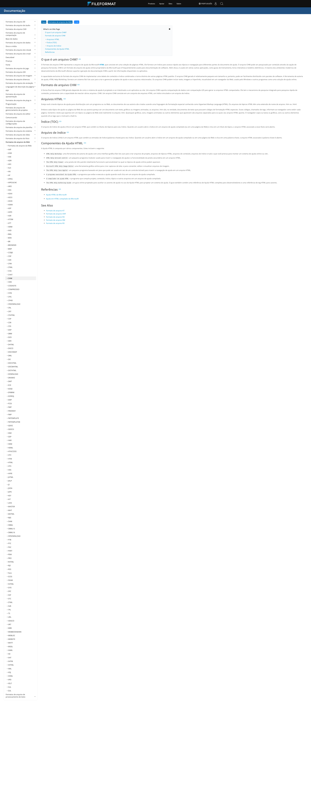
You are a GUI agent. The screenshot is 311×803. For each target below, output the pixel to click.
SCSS (10, 576)
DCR (10, 337)
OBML (10, 525)
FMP (10, 407)
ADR (10, 160)
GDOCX (11, 429)
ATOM (10, 219)
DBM (10, 333)
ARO (10, 186)
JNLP (10, 481)
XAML (10, 650)
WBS (10, 628)
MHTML (11, 514)
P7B (9, 540)
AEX (9, 164)
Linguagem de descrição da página (20, 87)
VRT (9, 624)
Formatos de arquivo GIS (16, 72)
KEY (9, 495)
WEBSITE (11, 639)
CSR (9, 322)
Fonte (8, 65)
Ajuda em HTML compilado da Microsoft (62, 198)
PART (10, 551)
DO (9, 359)
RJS (9, 565)
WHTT (10, 643)
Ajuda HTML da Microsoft (56, 194)
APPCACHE (12, 182)
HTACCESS (12, 451)
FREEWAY (12, 411)
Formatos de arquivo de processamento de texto (15, 695)
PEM (10, 554)
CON (10, 293)
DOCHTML (12, 363)
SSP (9, 595)
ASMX (10, 204)
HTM (10, 459)
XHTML (11, 665)
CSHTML (11, 315)
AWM (10, 227)
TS (9, 613)
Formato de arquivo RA (55, 217)
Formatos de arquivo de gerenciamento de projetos (17, 108)
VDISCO (11, 621)
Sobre (179, 4)
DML (10, 355)
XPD (9, 679)
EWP (10, 400)
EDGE (10, 389)
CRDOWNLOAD (14, 304)
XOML (10, 676)
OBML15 (11, 528)
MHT (10, 510)
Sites (170, 4)
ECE (9, 385)
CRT (9, 311)
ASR (9, 216)
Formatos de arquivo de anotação (19, 83)
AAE (9, 157)
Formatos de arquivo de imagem (19, 76)
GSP (9, 436)
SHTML (11, 584)
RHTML (11, 562)
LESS (10, 503)
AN (9, 171)
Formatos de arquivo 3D (15, 22)
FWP (10, 414)
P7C (9, 543)
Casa (44, 22)
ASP (9, 208)
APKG (10, 179)
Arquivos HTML (53, 39)
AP (9, 175)
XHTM (10, 661)
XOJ (9, 672)
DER (9, 341)
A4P (9, 149)
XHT (9, 657)
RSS (9, 569)
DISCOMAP (12, 352)
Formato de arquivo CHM (55, 35)
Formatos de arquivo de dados (18, 42)
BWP (10, 249)
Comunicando (11, 117)
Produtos (151, 4)
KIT (9, 499)
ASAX (10, 193)
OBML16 (11, 532)
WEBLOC (11, 635)
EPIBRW (11, 392)
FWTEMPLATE (13, 418)
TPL (9, 610)
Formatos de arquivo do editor (18, 114)
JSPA (10, 492)
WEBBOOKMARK (15, 632)
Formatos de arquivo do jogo (17, 68)
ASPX (10, 212)
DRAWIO (11, 378)
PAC (9, 547)
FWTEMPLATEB (14, 422)
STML (10, 602)
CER (9, 260)
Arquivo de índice (54, 46)
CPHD (10, 300)
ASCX (10, 197)
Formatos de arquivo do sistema (19, 131)
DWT (10, 381)
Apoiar (161, 4)
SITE (10, 587)
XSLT (10, 683)
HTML (10, 462)
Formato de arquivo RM (55, 220)
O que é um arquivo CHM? (55, 32)
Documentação (14, 11)
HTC (9, 455)
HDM (10, 444)
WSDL (10, 646)
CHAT (10, 274)
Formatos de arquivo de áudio (18, 25)
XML (10, 668)
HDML (10, 448)
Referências (50, 52)
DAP (9, 330)
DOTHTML (12, 370)
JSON (10, 488)
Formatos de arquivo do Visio (17, 138)
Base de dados (12, 39)
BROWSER (12, 245)
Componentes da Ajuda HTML (57, 49)
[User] (216, 3)
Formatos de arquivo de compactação (15, 34)
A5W (10, 153)
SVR (9, 606)
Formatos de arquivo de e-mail (18, 54)
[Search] (222, 3)
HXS (9, 470)
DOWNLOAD (13, 374)
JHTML (10, 477)
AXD (9, 230)
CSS (9, 326)
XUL (9, 687)
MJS (9, 517)
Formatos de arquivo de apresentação (15, 95)
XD (9, 654)
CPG (9, 297)
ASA (9, 190)
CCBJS (10, 252)
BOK (10, 238)
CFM (10, 263)
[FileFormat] (102, 4)
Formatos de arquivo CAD (16, 29)
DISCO (10, 348)
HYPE (10, 473)
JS (9, 484)
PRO (10, 558)
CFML (10, 267)
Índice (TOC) (52, 42)
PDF (7, 90)
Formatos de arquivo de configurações (15, 122)
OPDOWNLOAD (14, 536)
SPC (9, 591)
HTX (9, 466)
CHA (10, 271)
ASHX (10, 201)
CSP (9, 319)
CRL (9, 308)
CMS (10, 282)
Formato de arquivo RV (55, 223)
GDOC (10, 425)
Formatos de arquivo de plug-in (18, 100)
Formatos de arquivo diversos (18, 79)
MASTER (11, 506)
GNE (10, 433)
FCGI (10, 403)
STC (9, 598)
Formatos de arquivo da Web (18, 142)
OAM (10, 521)
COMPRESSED (13, 289)
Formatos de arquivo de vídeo (18, 135)
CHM (10, 278)
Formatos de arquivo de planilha (19, 127)
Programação (11, 104)
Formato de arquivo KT (55, 210)
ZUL (9, 690)
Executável (10, 57)
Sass (10, 573)
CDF (9, 256)
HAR (10, 440)
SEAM (10, 580)
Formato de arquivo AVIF (56, 214)
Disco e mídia (11, 46)
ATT (9, 223)
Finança (9, 61)
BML (10, 234)
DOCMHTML (13, 366)
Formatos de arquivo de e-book (18, 50)
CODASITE (12, 286)
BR (9, 241)
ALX (9, 168)
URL (9, 617)
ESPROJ (11, 396)
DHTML (11, 344)
